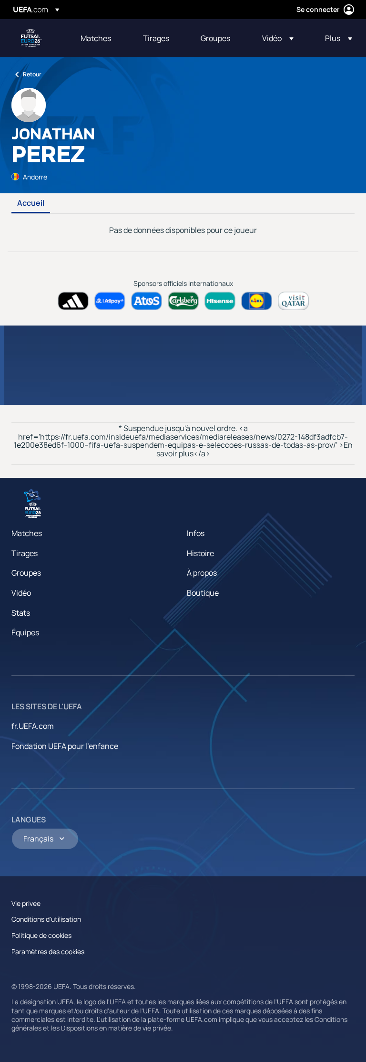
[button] (278, 38)
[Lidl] (256, 301)
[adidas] (73, 301)
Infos (195, 533)
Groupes (26, 573)
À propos (202, 573)
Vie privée (26, 903)
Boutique (203, 593)
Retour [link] (32, 74)
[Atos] (146, 301)
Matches (26, 533)
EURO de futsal (31, 38)
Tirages (24, 553)
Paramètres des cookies (47, 951)
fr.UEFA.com (32, 726)
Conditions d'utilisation (46, 919)
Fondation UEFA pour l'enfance (64, 746)
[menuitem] (99, 38)
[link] (95, 38)
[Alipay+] (109, 301)
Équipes (25, 632)
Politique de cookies (41, 935)
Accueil (30, 203)
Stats (20, 613)
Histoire (200, 553)
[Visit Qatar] (293, 301)
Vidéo (21, 593)
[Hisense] (219, 301)
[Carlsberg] (183, 301)
